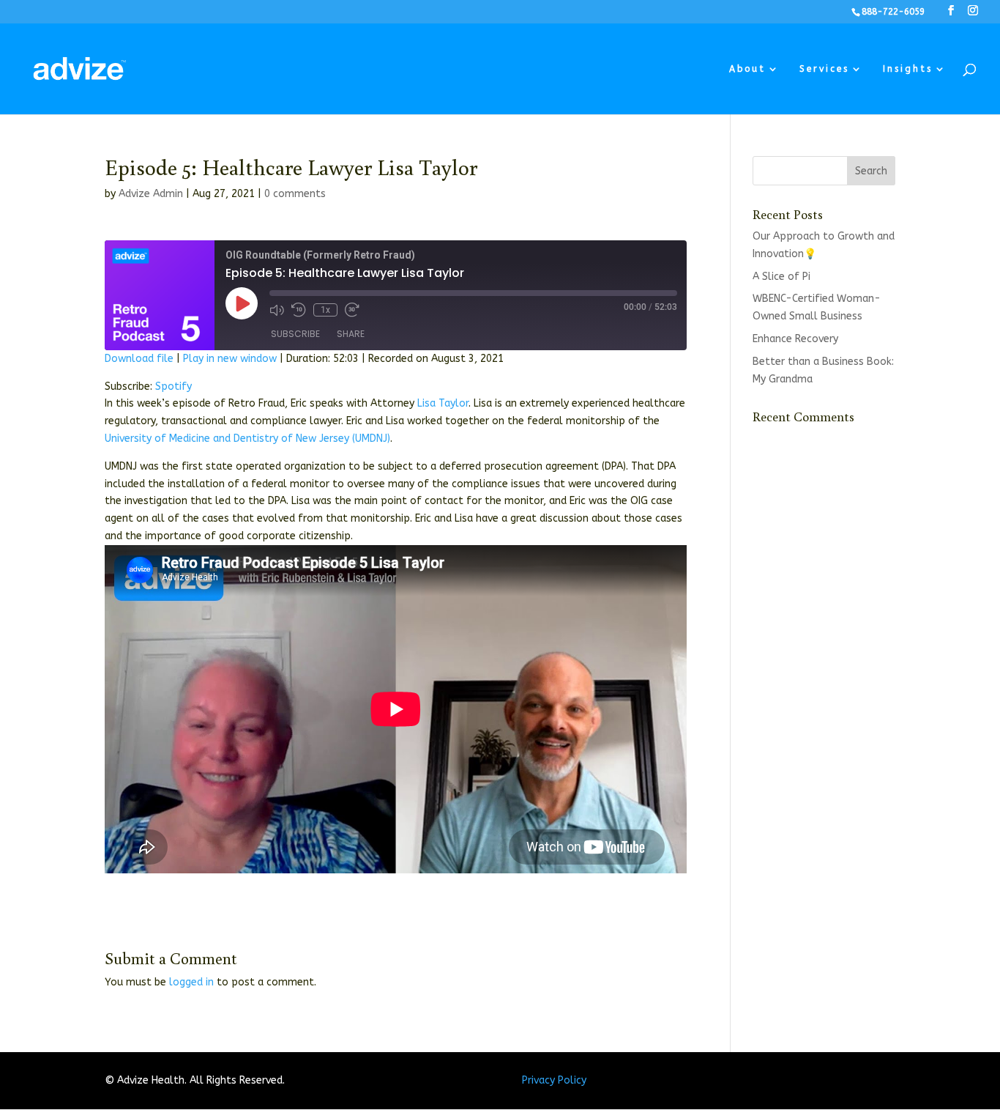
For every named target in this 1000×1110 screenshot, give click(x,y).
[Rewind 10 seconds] (298, 310)
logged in (191, 982)
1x (325, 310)
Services (824, 69)
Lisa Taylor (443, 403)
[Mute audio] (276, 310)
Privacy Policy (554, 1080)
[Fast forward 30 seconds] (352, 310)
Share (351, 334)
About (747, 69)
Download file (139, 358)
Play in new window (230, 358)
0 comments (295, 194)
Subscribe (295, 334)
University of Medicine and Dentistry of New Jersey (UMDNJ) (247, 438)
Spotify (173, 386)
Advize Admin (151, 194)
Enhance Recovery (795, 339)
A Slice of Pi (781, 276)
